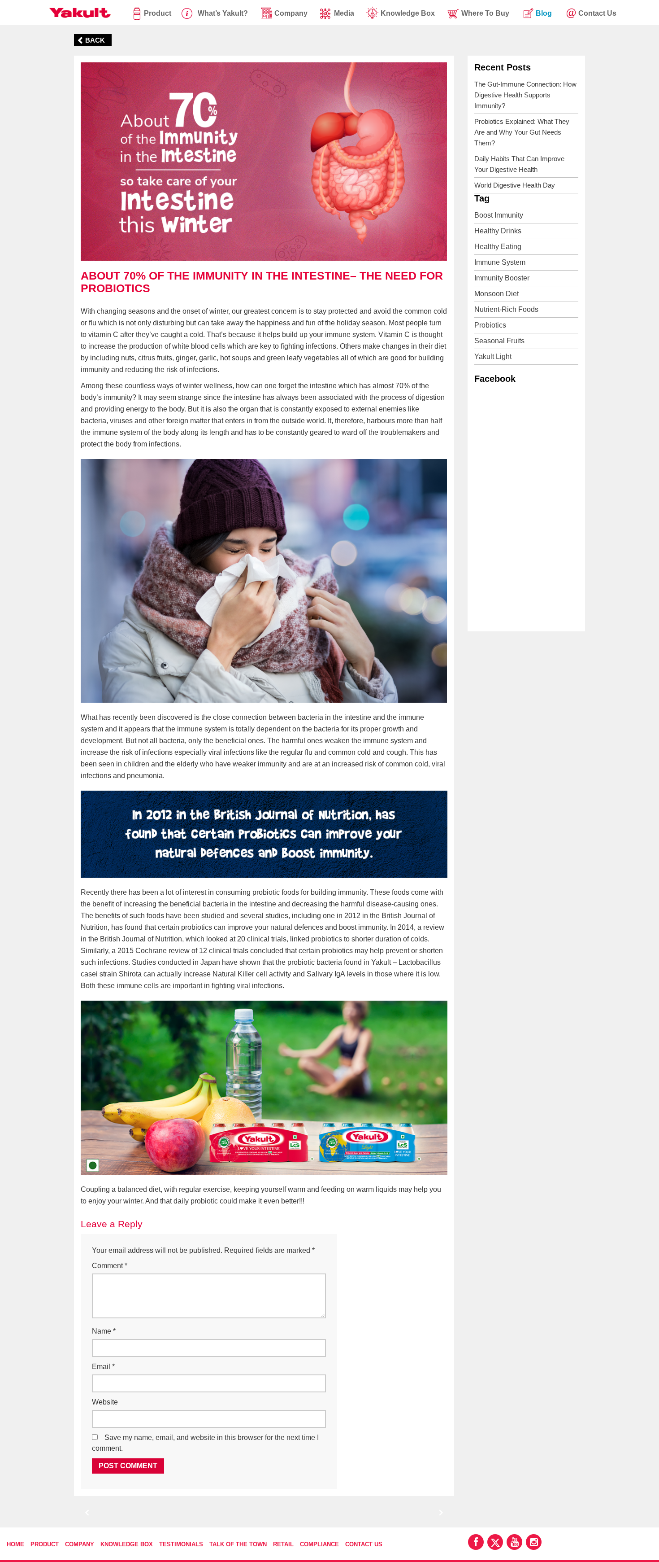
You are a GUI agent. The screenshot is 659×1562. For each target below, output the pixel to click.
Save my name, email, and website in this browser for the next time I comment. (205, 1443)
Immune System (499, 262)
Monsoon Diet (496, 294)
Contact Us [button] (597, 13)
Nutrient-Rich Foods (506, 309)
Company (79, 1544)
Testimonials (181, 1544)
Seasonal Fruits (499, 341)
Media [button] (344, 13)
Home (15, 1544)
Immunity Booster (501, 278)
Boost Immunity (498, 215)
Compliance (319, 1544)
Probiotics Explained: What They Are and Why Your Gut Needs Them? (521, 132)
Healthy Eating (497, 246)
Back (95, 40)
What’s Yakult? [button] (223, 13)
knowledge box (408, 13)
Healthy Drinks (497, 231)
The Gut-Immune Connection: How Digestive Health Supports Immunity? (525, 94)
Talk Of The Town (238, 1544)
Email (103, 1366)
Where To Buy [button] (485, 13)
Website (105, 1402)
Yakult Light (493, 356)
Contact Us (363, 1544)
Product (157, 13)
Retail (283, 1544)
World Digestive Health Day (514, 185)
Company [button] (291, 13)
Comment (109, 1265)
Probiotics (490, 325)
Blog (544, 13)
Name (104, 1331)
